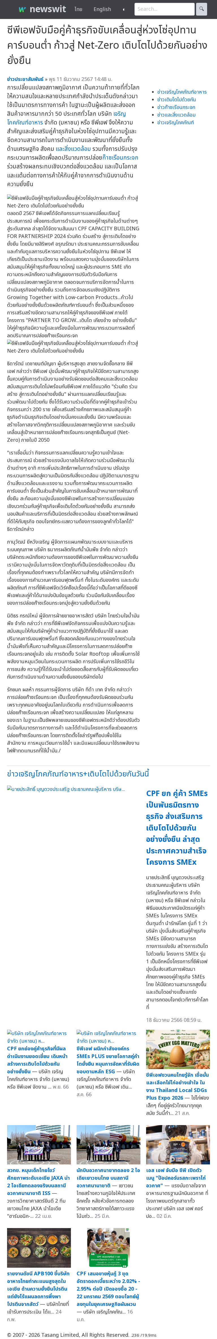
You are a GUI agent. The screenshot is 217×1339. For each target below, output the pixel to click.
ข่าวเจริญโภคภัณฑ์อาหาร (182, 92)
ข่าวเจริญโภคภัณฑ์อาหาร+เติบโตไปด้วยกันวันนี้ (78, 774)
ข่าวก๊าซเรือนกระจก (176, 107)
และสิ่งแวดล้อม (73, 149)
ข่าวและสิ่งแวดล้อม (176, 115)
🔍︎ (201, 9)
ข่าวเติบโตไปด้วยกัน (176, 100)
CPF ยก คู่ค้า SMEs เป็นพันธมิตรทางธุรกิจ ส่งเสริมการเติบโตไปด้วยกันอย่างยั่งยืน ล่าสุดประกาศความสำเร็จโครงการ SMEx (177, 828)
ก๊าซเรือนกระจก (120, 157)
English (102, 9)
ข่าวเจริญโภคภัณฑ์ (175, 122)
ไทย (78, 9)
